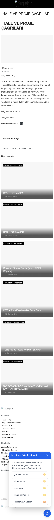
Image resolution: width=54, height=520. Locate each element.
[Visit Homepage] (27, 4)
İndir (21, 123)
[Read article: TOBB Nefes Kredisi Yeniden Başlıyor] (27, 337)
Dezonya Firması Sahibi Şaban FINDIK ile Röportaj (24, 269)
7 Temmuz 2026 (11, 274)
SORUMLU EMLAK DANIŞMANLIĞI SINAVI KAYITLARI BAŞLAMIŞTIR (25, 387)
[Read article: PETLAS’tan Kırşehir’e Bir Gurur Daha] (27, 298)
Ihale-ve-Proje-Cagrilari (9, 123)
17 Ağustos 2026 (11, 235)
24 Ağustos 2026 (11, 196)
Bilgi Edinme (6, 512)
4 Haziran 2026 (11, 353)
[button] (7, 147)
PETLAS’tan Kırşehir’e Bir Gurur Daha (22, 310)
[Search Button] (51, 4)
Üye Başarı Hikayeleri (13, 244)
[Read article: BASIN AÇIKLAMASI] (27, 180)
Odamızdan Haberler (12, 165)
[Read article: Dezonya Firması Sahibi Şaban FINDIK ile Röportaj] (27, 259)
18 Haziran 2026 (11, 314)
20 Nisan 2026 (10, 392)
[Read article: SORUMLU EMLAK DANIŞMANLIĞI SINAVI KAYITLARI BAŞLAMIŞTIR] (27, 377)
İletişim (4, 515)
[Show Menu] (3, 4)
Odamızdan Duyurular (13, 322)
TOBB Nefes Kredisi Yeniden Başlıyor (22, 349)
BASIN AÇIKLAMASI (13, 192)
